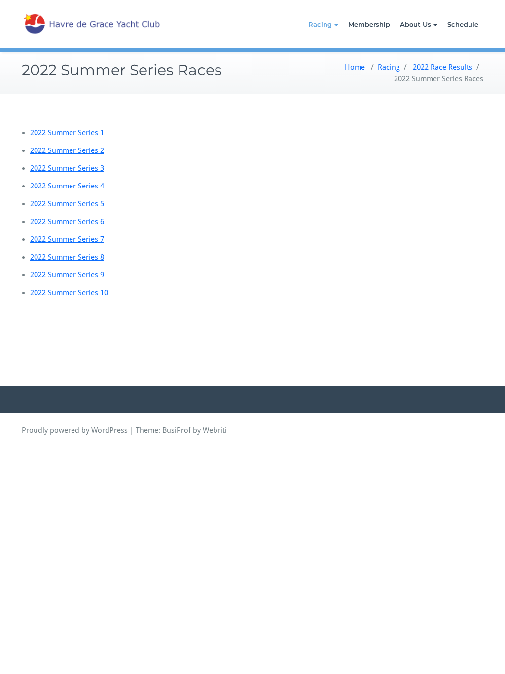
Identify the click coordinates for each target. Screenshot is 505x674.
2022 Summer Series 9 (67, 274)
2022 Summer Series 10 (69, 292)
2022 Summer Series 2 (67, 150)
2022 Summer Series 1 (67, 132)
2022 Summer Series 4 (67, 186)
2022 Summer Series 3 (67, 168)
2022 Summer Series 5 (67, 203)
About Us (415, 24)
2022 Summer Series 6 (67, 221)
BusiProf (176, 430)
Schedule (462, 24)
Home (355, 67)
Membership (369, 24)
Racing (320, 24)
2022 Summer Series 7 (67, 239)
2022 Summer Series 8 (67, 257)
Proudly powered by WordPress (75, 430)
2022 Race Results (442, 67)
